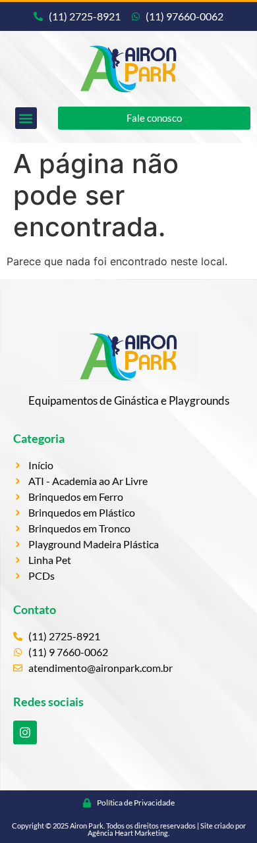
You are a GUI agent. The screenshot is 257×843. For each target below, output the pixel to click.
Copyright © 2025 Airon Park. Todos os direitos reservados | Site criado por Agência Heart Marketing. (129, 829)
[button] (26, 118)
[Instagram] (25, 732)
